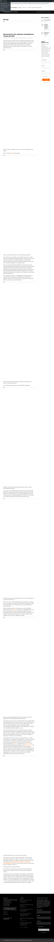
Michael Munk (31, 37)
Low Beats (28, 743)
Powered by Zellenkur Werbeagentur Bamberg (24, 940)
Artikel (15, 743)
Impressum (5, 912)
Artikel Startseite (21, 37)
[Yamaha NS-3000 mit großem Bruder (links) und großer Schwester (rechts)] (19, 27)
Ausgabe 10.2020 (28, 745)
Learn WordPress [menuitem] (4, 6)
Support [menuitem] (2, 8)
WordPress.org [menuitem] (4, 3)
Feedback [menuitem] (3, 10)
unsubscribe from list (46, 82)
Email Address (44, 59)
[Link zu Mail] (6, 13)
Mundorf (15, 609)
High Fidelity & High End (15, 37)
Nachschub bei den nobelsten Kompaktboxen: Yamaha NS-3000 (18, 35)
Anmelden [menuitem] (5, 1)
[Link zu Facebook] (4, 13)
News (25, 37)
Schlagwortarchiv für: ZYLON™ (10, 12)
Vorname (43, 65)
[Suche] (43, 7)
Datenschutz (5, 914)
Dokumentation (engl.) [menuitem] (5, 5)
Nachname (43, 71)
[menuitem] (1, 1)
